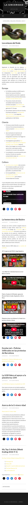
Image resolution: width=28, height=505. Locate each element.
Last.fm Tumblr (14, 474)
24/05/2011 (5, 380)
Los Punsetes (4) (10, 470)
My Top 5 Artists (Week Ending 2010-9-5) (12, 450)
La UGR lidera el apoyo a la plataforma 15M (14, 376)
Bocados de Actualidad (19, 71)
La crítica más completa (12, 165)
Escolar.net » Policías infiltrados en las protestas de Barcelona (14, 350)
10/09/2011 (5, 222)
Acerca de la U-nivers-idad (14, 405)
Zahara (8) (8, 463)
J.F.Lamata (18, 229)
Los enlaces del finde (11, 43)
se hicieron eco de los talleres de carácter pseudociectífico (15, 174)
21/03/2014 (5, 45)
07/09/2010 (5, 454)
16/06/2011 (5, 355)
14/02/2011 (5, 408)
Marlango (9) (9, 461)
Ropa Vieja (14, 73)
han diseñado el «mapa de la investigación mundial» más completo (16, 142)
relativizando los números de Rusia (15, 116)
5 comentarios (13, 222)
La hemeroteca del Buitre (13, 219)
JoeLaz (21, 474)
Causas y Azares (6, 71)
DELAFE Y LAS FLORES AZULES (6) (15, 466)
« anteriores (6, 486)
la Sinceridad (14, 5)
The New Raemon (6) (11, 468)
